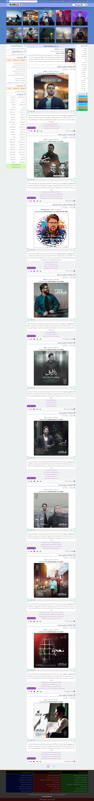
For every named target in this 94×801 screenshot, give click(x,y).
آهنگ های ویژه (47, 8)
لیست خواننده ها (74, 1)
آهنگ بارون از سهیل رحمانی (20, 69)
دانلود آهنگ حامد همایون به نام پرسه (65, 555)
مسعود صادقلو (22, 154)
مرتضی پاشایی (12, 152)
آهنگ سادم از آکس (83, 786)
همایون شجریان (22, 162)
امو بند (24, 99)
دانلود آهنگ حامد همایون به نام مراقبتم (65, 67)
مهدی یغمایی (22, 159)
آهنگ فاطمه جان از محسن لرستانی (80, 780)
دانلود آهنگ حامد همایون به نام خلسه (65, 485)
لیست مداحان (66, 1)
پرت (14, 24)
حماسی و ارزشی (84, 64)
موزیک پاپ (85, 48)
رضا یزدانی (23, 119)
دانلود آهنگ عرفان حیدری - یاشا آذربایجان (18, 54)
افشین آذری (13, 97)
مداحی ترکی (83, 82)
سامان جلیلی (22, 122)
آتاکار (40, 799)
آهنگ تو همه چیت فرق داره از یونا (80, 782)
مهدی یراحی (13, 157)
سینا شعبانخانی (22, 127)
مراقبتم (30, 24)
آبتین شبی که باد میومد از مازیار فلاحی (19, 71)
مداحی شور (83, 84)
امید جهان (13, 99)
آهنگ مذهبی (84, 66)
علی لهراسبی (13, 132)
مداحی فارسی (83, 80)
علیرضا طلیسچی (80, 40)
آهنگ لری (83, 74)
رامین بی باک (12, 114)
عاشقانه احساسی (84, 56)
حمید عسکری (12, 112)
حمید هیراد (23, 114)
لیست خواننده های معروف (16, 164)
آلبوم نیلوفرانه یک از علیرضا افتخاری (25, 780)
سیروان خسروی (12, 122)
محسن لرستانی (22, 144)
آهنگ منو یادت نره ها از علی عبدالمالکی (18, 67)
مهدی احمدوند (12, 154)
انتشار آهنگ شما (51, 1)
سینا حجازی (23, 124)
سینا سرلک (13, 124)
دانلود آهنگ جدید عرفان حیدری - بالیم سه (18, 48)
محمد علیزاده (12, 147)
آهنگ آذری (83, 70)
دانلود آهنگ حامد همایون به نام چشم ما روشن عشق (63, 205)
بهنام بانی (13, 104)
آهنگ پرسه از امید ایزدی (54, 791)
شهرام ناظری (22, 129)
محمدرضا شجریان (22, 149)
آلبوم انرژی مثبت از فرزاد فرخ (26, 784)
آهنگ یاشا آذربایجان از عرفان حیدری (19, 63)
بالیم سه (80, 24)
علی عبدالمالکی (30, 40)
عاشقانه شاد (85, 52)
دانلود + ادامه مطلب (31, 128)
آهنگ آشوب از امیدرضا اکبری (20, 80)
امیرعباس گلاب (14, 23)
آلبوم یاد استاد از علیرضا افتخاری (26, 777)
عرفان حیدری (80, 23)
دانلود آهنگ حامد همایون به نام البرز (66, 413)
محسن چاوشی (12, 142)
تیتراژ (86, 60)
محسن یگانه (13, 144)
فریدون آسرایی (22, 137)
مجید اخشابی (22, 139)
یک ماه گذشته (16, 60)
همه (9, 60)
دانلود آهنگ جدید (83, 1)
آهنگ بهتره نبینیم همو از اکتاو (81, 789)
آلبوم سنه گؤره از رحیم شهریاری (26, 775)
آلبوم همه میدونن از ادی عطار (26, 791)
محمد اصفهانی (22, 147)
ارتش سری (80, 42)
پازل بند (23, 107)
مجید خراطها (12, 139)
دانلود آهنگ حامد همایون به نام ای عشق (65, 275)
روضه (84, 90)
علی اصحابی (13, 129)
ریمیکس (85, 58)
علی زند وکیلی (22, 132)
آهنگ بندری (83, 76)
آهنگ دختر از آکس (55, 789)
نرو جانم (14, 42)
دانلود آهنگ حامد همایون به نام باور (66, 695)
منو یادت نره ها (30, 42)
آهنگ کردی (83, 72)
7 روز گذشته (23, 60)
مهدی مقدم (23, 157)
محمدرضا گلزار (12, 149)
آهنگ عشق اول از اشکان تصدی (81, 777)
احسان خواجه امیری (21, 97)
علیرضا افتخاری (22, 134)
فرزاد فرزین (13, 134)
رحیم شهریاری (22, 117)
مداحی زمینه (83, 88)
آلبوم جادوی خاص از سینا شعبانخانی (25, 789)
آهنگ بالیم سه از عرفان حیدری (20, 91)
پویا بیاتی (13, 107)
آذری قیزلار (47, 24)
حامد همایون (30, 23)
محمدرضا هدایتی (22, 152)
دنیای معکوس (47, 42)
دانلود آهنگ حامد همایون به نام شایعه (65, 135)
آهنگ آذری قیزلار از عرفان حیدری (19, 65)
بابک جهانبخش (22, 104)
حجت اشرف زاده (22, 112)
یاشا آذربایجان (63, 24)
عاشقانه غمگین (84, 54)
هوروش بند (13, 162)
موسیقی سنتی (84, 50)
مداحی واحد (83, 86)
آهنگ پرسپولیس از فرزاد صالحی (53, 775)
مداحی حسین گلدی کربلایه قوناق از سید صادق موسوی (77, 784)
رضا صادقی (47, 40)
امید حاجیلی (22, 102)
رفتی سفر (63, 42)
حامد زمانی (23, 109)
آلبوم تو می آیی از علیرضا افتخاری (26, 782)
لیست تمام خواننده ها (16, 167)
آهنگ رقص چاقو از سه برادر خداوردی (80, 791)
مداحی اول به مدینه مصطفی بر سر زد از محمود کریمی (16, 82)
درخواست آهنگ (59, 1)
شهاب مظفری (12, 127)
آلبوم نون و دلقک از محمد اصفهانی (25, 786)
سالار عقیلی (63, 40)
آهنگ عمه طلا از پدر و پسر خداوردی (80, 775)
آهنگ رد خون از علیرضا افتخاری (19, 73)
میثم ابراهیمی (12, 159)
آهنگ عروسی (84, 62)
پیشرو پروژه (44, 799)
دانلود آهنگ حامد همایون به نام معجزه (65, 625)
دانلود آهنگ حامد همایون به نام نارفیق (65, 343)
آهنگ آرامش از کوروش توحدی (20, 78)
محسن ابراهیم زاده (14, 40)
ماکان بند (13, 137)
